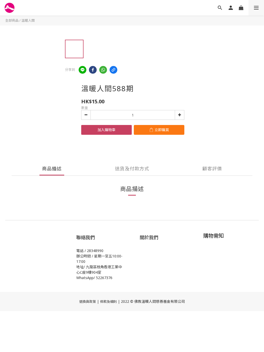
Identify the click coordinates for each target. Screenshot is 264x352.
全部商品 (12, 20)
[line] (82, 70)
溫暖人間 (28, 20)
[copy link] (113, 70)
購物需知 (213, 235)
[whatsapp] (103, 70)
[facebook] (93, 70)
